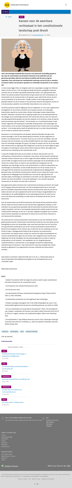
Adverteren (4, 444)
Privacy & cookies (22, 479)
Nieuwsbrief (4, 439)
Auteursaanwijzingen (7, 437)
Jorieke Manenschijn (38, 35)
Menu (6, 12)
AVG (30, 479)
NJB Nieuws (49, 424)
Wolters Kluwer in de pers (8, 456)
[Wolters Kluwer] (16, 5)
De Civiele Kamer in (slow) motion (13, 402)
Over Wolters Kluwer (6, 454)
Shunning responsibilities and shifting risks (16, 379)
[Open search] (66, 5)
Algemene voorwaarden (48, 479)
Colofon (3, 435)
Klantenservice (5, 446)
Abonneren (4, 443)
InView (3, 460)
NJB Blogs (48, 426)
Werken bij (4, 458)
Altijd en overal (36, 479)
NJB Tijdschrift (50, 422)
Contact (3, 441)
